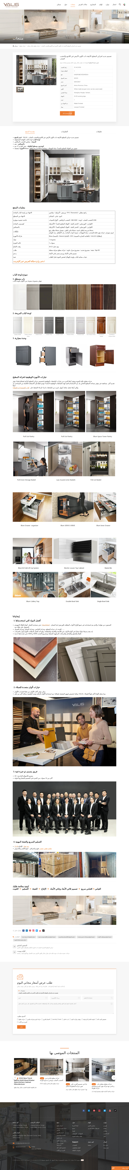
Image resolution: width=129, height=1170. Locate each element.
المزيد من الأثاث (23, 1022)
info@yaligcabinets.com (22, 1143)
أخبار (104, 1136)
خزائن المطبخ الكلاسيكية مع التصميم (67, 937)
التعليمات (74, 1145)
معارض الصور (91, 1126)
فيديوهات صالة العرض (93, 1128)
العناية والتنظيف (76, 1148)
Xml (69, 1160)
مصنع (73, 1128)
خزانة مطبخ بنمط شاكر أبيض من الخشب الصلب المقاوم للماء (50, 1080)
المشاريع (93, 4)
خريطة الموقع (55, 1160)
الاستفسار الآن (66, 113)
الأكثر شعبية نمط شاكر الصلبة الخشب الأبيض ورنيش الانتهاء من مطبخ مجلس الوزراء (25, 1080)
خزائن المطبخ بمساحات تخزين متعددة (86, 937)
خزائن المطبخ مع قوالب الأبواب (104, 937)
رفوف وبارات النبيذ (76, 1019)
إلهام (100, 4)
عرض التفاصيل (18, 1088)
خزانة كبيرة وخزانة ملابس (34, 1019)
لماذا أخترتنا (75, 1126)
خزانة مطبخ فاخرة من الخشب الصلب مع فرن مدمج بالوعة (103, 1079)
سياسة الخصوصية (63, 1160)
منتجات (73, 4)
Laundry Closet (56, 1019)
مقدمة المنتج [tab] (30, 131)
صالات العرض (82, 4)
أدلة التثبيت (106, 1133)
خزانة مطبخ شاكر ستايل (33, 46)
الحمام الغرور (46, 1019)
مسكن (59, 4)
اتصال (114, 4)
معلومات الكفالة (76, 1150)
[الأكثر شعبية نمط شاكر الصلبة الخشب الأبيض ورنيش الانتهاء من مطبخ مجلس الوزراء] (25, 1067)
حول (65, 4)
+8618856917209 (20, 1147)
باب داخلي (66, 1019)
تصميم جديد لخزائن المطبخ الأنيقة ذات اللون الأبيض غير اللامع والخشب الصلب (38, 993)
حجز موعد (106, 1148)
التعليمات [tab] (64, 131)
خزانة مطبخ (22, 46)
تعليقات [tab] (99, 131)
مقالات (105, 1131)
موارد (107, 4)
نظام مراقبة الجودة (77, 1136)
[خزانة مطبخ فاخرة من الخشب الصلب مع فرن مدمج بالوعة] (103, 1067)
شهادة (105, 1128)
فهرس (105, 1126)
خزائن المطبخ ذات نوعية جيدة (28, 937)
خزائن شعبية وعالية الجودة (20, 940)
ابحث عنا (105, 1145)
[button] (114, 1077)
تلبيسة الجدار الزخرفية (89, 1019)
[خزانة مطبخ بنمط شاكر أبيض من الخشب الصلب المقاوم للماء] (51, 1067)
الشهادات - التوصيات (77, 1133)
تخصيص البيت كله (101, 1019)
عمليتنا (89, 1145)
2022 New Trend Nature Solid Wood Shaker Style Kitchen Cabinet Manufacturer (76, 1081)
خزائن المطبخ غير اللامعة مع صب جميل (46, 937)
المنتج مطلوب (21, 1016)
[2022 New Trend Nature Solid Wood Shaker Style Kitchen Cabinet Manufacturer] (77, 1067)
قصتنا (73, 1131)
